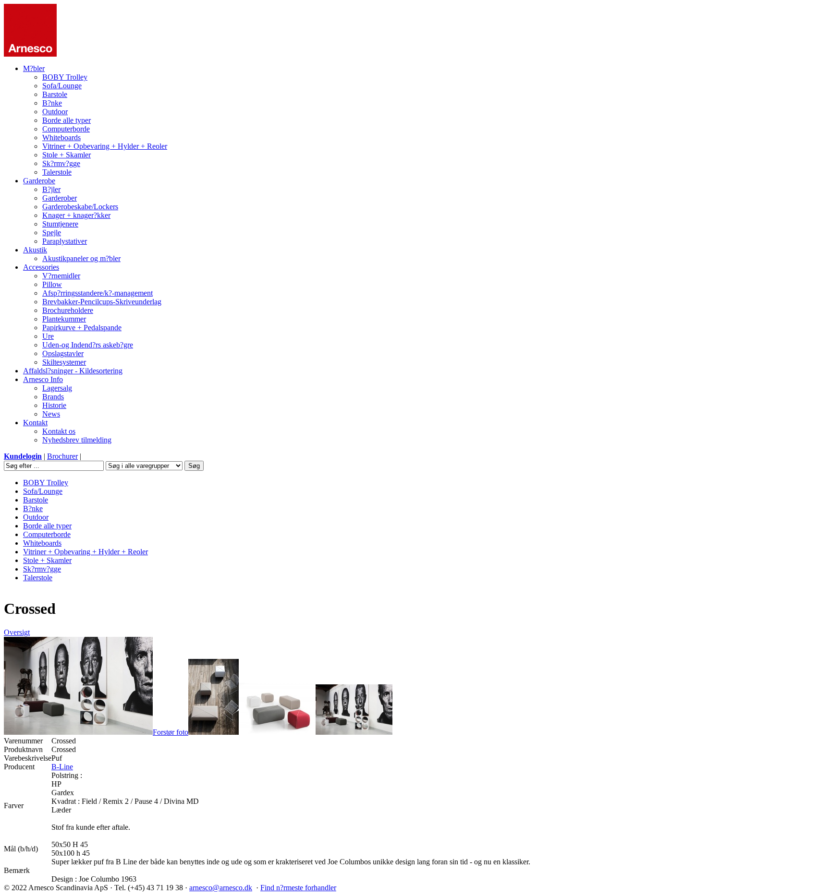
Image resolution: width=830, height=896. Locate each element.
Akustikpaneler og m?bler (81, 258)
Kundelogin (23, 456)
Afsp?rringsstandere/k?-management (97, 293)
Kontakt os (58, 431)
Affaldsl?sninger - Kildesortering (72, 371)
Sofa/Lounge (62, 86)
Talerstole (57, 172)
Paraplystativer (64, 241)
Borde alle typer (66, 120)
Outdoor (55, 112)
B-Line (62, 767)
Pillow (52, 284)
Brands (53, 397)
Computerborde (66, 129)
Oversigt (17, 632)
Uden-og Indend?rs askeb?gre (87, 345)
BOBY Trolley (64, 77)
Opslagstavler (63, 353)
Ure (48, 336)
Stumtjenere (60, 224)
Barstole (54, 94)
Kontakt (35, 422)
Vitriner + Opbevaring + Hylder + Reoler (104, 146)
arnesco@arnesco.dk (220, 888)
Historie (54, 405)
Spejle (51, 232)
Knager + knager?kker (76, 215)
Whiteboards (61, 137)
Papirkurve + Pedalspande (82, 327)
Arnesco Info (43, 379)
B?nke (52, 103)
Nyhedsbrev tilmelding (76, 440)
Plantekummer (64, 319)
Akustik (35, 250)
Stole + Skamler (66, 155)
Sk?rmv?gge (61, 163)
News (51, 414)
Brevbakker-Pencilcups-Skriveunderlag (101, 302)
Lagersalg (57, 388)
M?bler (34, 68)
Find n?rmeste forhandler (298, 888)
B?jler (51, 189)
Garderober (59, 198)
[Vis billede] (213, 732)
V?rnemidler (61, 276)
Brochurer (62, 456)
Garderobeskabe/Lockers (80, 207)
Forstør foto (170, 732)
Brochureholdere (67, 310)
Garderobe (39, 181)
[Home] (30, 54)
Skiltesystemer (64, 362)
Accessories (41, 267)
